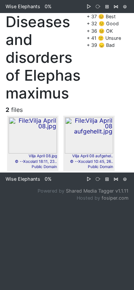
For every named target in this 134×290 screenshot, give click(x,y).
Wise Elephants (23, 6)
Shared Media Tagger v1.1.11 (97, 191)
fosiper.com (115, 198)
